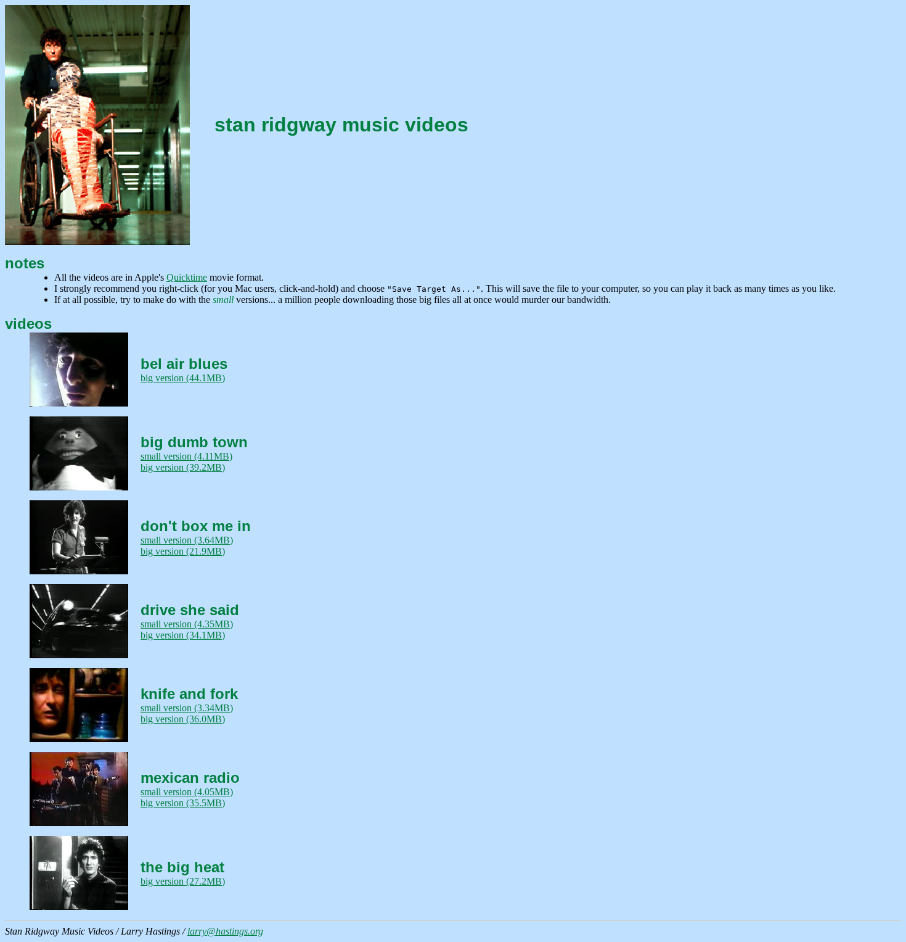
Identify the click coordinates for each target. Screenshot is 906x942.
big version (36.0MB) (183, 719)
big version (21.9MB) (183, 551)
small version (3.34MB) (187, 708)
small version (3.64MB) (187, 540)
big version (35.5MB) (183, 803)
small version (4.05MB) (187, 792)
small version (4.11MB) (186, 456)
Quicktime (186, 277)
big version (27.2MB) (183, 881)
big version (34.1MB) (183, 635)
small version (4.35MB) (187, 624)
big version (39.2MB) (183, 467)
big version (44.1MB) (183, 378)
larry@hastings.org (225, 931)
